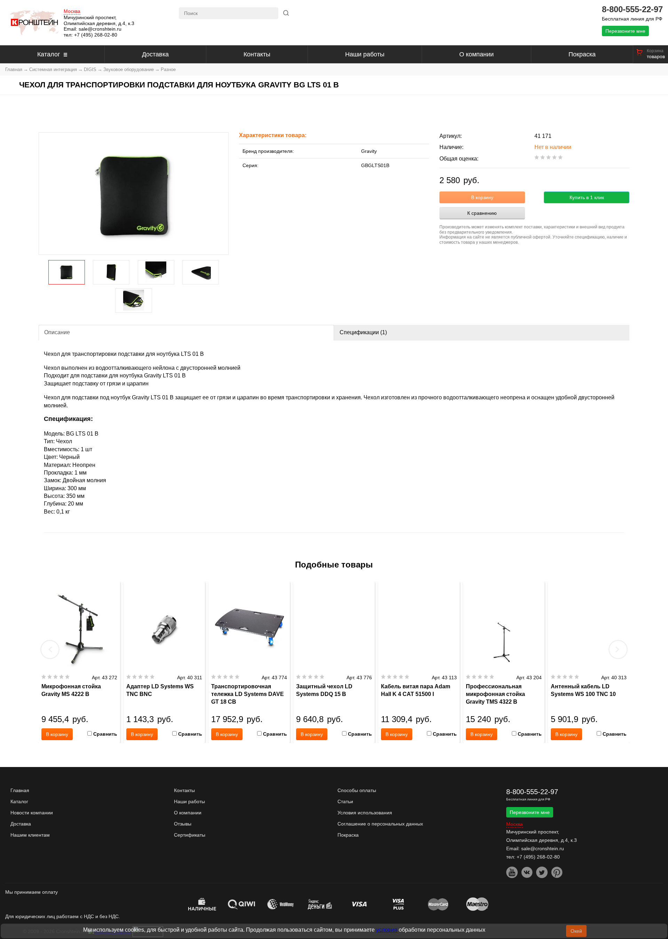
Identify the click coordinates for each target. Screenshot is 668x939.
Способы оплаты (356, 790)
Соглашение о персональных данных (380, 824)
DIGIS (90, 69)
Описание (57, 332)
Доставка (155, 54)
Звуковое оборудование (128, 69)
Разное (168, 69)
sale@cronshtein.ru (100, 29)
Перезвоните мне (625, 31)
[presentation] (50, 649)
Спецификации (363, 332)
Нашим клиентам (30, 835)
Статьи (345, 801)
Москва (72, 11)
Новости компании (31, 812)
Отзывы (182, 824)
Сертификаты (189, 835)
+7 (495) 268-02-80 (95, 35)
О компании (476, 54)
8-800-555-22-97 (632, 9)
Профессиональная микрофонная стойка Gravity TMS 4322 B (495, 694)
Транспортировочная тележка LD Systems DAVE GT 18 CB (247, 694)
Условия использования (364, 812)
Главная (13, 69)
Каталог (48, 54)
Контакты (257, 54)
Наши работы (364, 54)
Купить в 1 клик (587, 197)
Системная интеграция (53, 69)
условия (386, 930)
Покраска (582, 54)
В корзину (482, 197)
